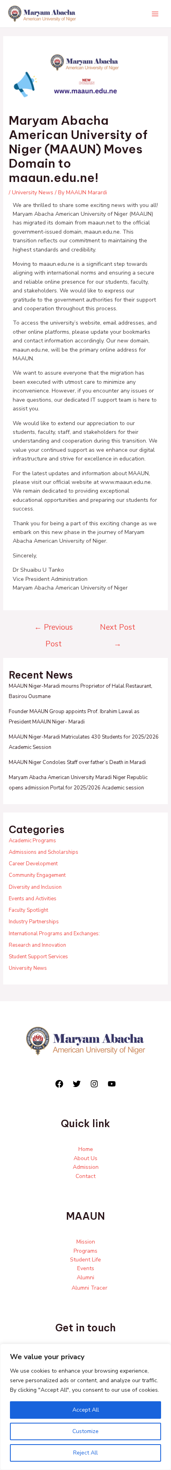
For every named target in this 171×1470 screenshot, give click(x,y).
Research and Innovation (37, 945)
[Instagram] (94, 1084)
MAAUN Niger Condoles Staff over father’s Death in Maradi (77, 762)
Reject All (85, 1452)
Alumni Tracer (89, 1288)
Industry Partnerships (34, 921)
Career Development (33, 863)
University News (32, 192)
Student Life (85, 1259)
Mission (85, 1242)
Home (85, 1149)
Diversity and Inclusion (35, 887)
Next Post (117, 629)
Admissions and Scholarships (43, 852)
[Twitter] (77, 1084)
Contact (85, 1176)
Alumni (85, 1277)
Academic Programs (32, 840)
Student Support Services (38, 956)
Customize (85, 1431)
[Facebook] (59, 1084)
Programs (85, 1251)
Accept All (85, 1410)
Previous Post (53, 629)
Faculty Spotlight (28, 910)
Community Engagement (37, 875)
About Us (85, 1158)
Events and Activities (32, 898)
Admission (86, 1167)
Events (85, 1268)
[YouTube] (112, 1084)
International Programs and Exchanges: (54, 933)
